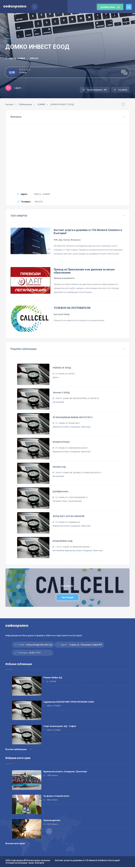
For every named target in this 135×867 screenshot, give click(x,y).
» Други (17, 88)
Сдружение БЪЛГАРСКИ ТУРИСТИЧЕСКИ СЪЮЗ (68, 702)
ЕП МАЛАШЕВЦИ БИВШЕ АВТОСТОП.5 (72, 417)
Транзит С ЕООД (61, 392)
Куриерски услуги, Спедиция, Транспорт (72, 427)
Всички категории (15, 843)
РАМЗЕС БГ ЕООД (62, 367)
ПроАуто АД (59, 467)
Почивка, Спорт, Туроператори (67, 501)
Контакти (39, 863)
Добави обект (108, 7)
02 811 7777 (34, 652)
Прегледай (67, 597)
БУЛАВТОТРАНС (61, 442)
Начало (9, 104)
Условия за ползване (16, 863)
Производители (51, 820)
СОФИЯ (41, 104)
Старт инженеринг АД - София (59, 726)
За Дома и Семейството (56, 796)
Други (55, 377)
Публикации (25, 104)
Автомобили (58, 402)
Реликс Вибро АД (52, 677)
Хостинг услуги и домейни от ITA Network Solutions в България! (87, 860)
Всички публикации (16, 749)
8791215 (34, 58)
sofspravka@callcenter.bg (39, 644)
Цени (31, 863)
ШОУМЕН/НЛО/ (60, 491)
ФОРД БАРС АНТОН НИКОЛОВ (68, 516)
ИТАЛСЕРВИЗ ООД (62, 541)
